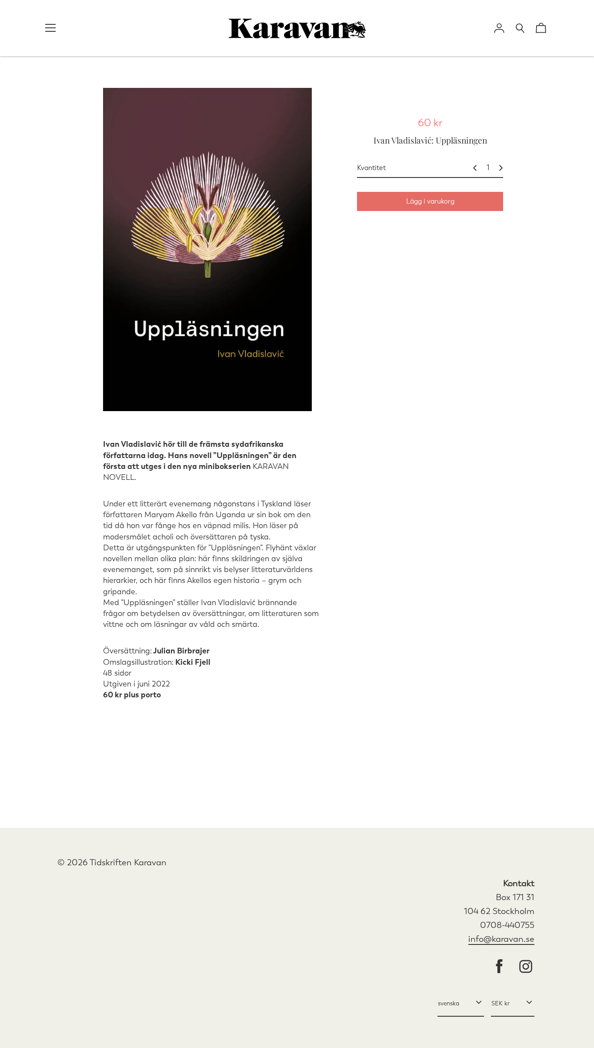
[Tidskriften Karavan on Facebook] (499, 967)
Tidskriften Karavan (128, 862)
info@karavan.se (501, 939)
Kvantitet (371, 168)
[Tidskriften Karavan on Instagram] (525, 967)
